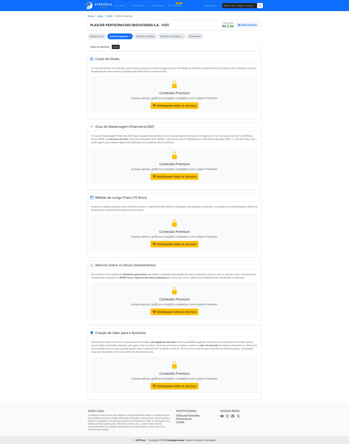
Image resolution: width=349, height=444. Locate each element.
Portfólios (176, 5)
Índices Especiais (119, 36)
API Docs (141, 440)
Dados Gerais (97, 36)
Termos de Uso (184, 418)
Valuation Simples (145, 36)
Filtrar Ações (158, 5)
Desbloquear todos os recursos (176, 105)
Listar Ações (138, 5)
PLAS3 (109, 15)
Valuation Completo (170, 36)
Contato (180, 421)
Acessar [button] (212, 5)
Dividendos (195, 36)
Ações (100, 15)
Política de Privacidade (187, 415)
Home (122, 5)
